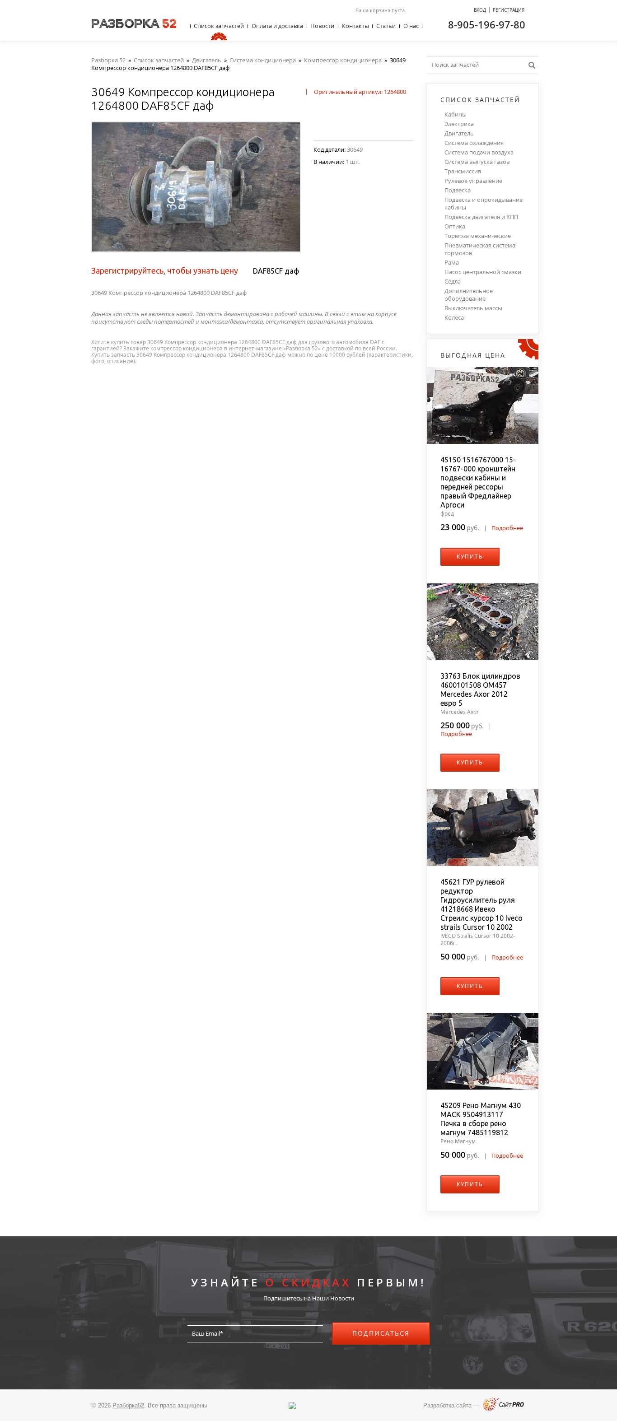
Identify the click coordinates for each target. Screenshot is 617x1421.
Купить (470, 556)
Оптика (454, 226)
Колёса (454, 317)
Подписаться (381, 1333)
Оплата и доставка (277, 26)
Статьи (386, 26)
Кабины (455, 114)
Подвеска (457, 190)
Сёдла (452, 281)
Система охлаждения (474, 143)
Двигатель (459, 133)
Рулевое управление (473, 181)
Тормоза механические (477, 236)
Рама (451, 262)
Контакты (355, 26)
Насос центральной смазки (482, 272)
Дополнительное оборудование (468, 295)
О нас (411, 26)
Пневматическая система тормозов (479, 249)
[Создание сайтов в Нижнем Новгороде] (503, 1409)
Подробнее (507, 528)
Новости (322, 26)
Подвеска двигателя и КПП (481, 217)
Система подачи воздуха (479, 152)
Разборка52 (128, 1405)
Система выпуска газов (476, 162)
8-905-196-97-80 (486, 24)
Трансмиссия (462, 171)
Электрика (459, 124)
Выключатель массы (473, 308)
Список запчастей (219, 26)
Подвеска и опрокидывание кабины (483, 203)
